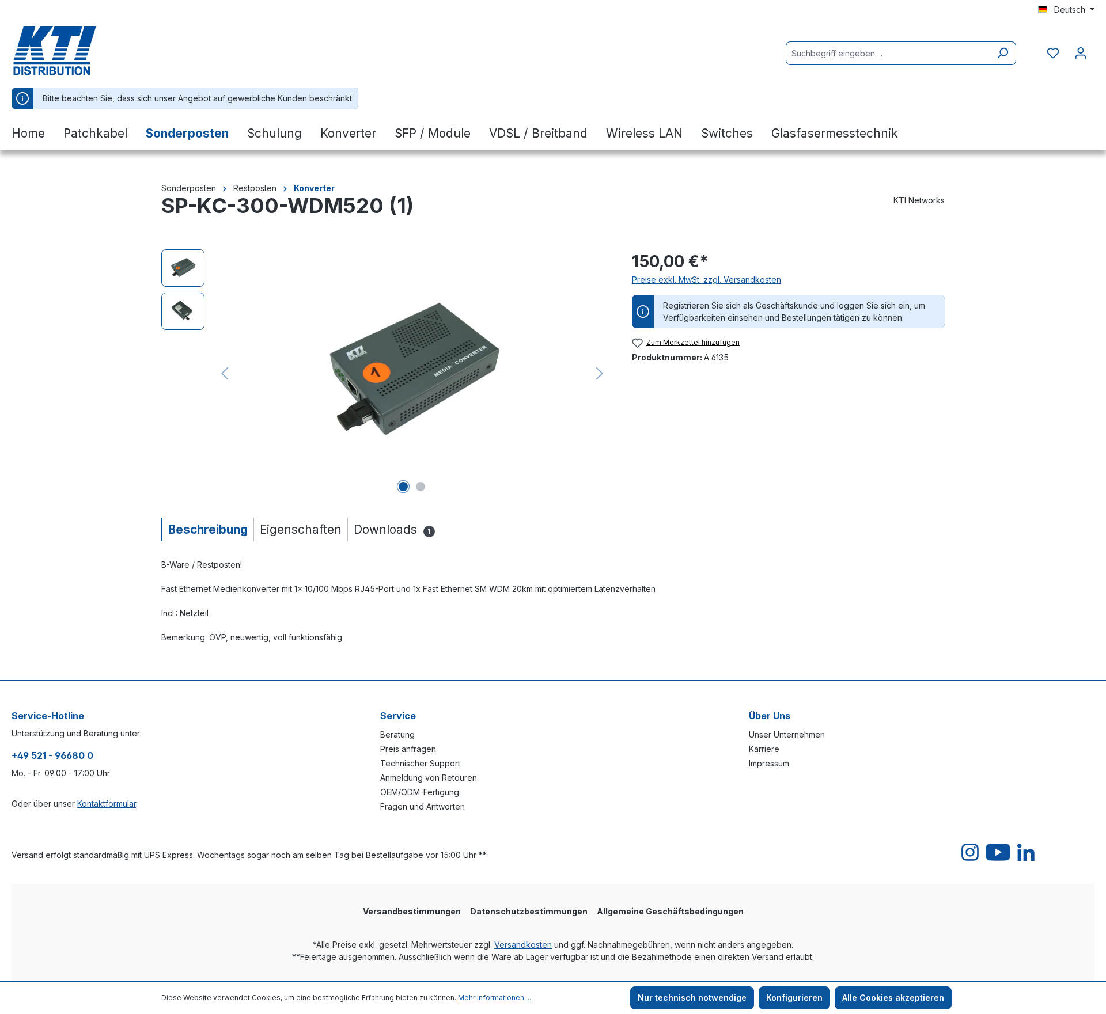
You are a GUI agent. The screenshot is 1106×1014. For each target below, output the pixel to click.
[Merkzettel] (1053, 52)
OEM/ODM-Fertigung (419, 792)
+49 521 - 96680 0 (52, 755)
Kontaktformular (106, 803)
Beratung (397, 734)
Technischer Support (420, 763)
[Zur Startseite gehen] (69, 50)
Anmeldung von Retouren (428, 778)
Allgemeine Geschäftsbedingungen (670, 911)
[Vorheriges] (224, 373)
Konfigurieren (794, 997)
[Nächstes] (599, 373)
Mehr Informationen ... (494, 997)
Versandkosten (523, 945)
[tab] (207, 529)
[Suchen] (1002, 53)
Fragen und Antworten (422, 806)
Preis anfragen (408, 749)
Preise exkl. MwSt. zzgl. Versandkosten (706, 279)
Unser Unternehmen (787, 734)
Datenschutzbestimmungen (529, 911)
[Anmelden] (1080, 52)
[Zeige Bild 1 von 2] (403, 486)
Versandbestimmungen (412, 911)
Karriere (764, 749)
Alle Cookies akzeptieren (893, 997)
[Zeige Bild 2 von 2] (420, 486)
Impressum (769, 763)
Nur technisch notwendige (692, 997)
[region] (385, 373)
